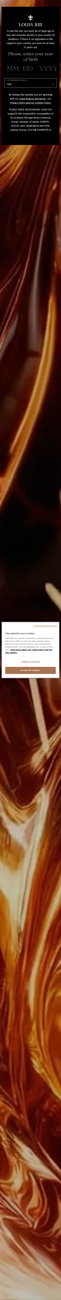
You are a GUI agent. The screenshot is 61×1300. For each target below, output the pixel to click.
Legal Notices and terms (32, 98)
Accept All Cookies (30, 670)
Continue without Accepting (45, 626)
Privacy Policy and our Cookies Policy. (30, 102)
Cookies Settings (30, 662)
